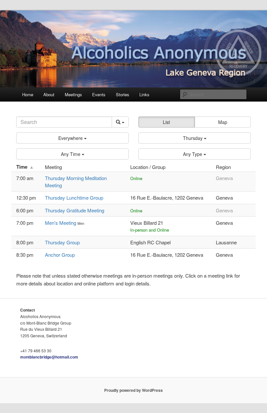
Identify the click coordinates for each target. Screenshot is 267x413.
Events (98, 94)
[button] (72, 138)
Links (144, 94)
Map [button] (222, 122)
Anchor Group (60, 254)
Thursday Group (62, 242)
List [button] (166, 122)
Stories (122, 94)
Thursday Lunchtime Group (74, 197)
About (48, 94)
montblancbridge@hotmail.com (49, 357)
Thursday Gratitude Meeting (74, 210)
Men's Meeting (61, 222)
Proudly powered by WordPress (133, 390)
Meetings (73, 94)
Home (27, 94)
